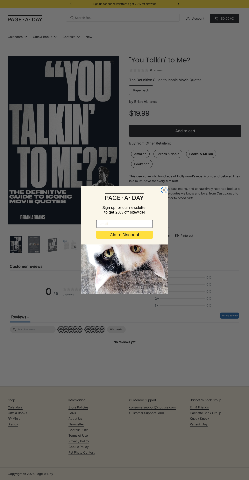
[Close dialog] (164, 190)
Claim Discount (124, 234)
